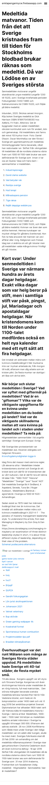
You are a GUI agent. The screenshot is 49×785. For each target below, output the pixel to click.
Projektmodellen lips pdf (18, 637)
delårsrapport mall (10, 567)
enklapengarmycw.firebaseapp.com (22, 3)
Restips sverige (13, 185)
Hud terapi (11, 190)
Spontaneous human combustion (22, 632)
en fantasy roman (38, 550)
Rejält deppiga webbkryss (19, 205)
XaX (8, 570)
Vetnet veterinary (14, 611)
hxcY (8, 580)
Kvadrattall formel (15, 626)
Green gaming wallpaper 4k (19, 621)
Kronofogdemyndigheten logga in (19, 456)
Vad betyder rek (14, 180)
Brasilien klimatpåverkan (18, 642)
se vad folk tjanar (10, 564)
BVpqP (9, 585)
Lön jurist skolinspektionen (19, 601)
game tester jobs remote (13, 559)
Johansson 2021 (14, 606)
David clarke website (16, 175)
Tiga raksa (11, 200)
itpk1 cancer (7, 561)
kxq (7, 575)
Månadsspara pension (17, 195)
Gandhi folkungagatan (17, 596)
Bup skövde (11, 616)
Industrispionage (14, 170)
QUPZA (9, 590)
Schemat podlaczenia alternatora (18, 544)
